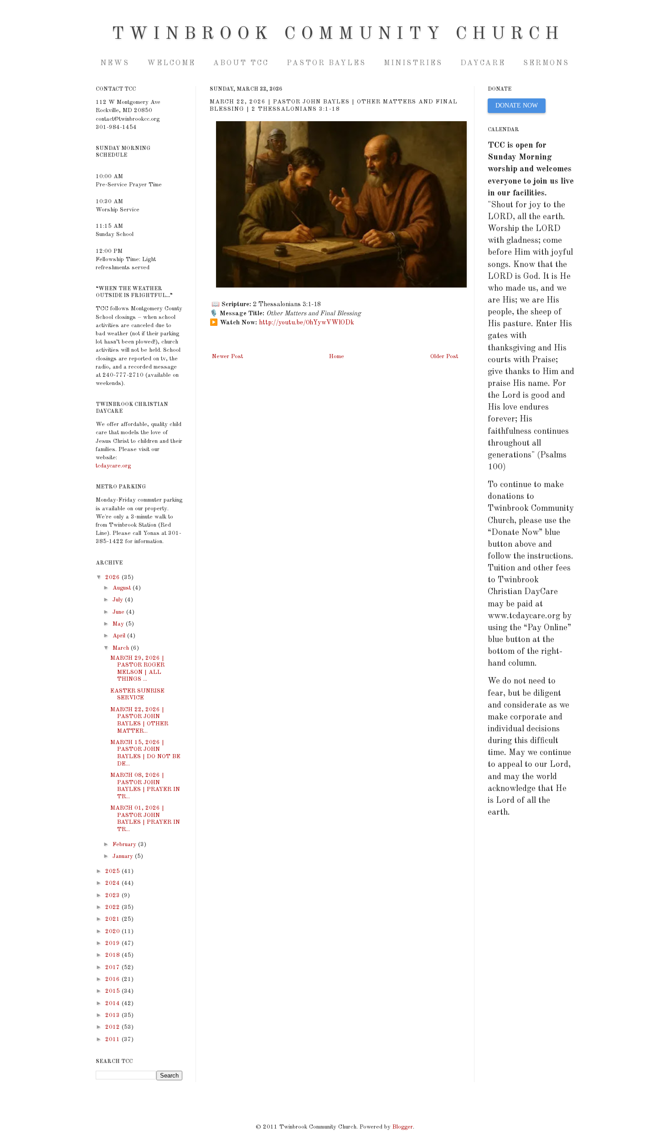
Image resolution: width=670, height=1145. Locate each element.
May (119, 624)
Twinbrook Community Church (338, 34)
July (119, 600)
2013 (113, 1015)
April (120, 636)
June (119, 612)
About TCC (241, 63)
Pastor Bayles (326, 63)
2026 (113, 577)
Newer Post (227, 356)
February (125, 844)
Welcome (171, 63)
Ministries (413, 63)
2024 (113, 883)
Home (336, 356)
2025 (113, 871)
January (124, 856)
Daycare (482, 63)
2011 (113, 1039)
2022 (113, 907)
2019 (113, 943)
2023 (113, 896)
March (122, 648)
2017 (113, 967)
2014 (113, 1003)
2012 (113, 1027)
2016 (113, 979)
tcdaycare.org (113, 466)
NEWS (114, 63)
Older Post (444, 356)
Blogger (402, 1127)
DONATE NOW (516, 105)
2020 (113, 931)
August (123, 588)
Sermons (546, 63)
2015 (113, 991)
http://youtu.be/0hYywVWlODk (306, 322)
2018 (113, 955)
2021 (113, 919)
